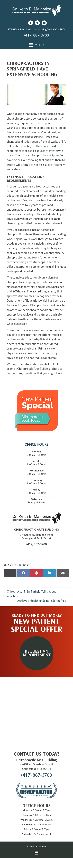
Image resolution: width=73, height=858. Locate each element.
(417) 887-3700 (36, 35)
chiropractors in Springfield (48, 155)
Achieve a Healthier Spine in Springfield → (43, 600)
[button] (36, 653)
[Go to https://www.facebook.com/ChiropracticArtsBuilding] (30, 23)
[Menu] (36, 852)
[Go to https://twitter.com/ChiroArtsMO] (37, 23)
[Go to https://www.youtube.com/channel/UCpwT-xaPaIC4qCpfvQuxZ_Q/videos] (44, 23)
